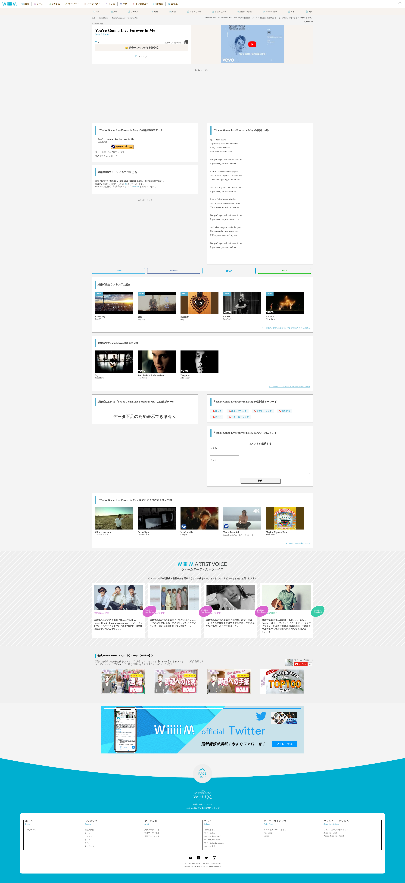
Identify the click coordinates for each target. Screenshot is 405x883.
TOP (93, 18)
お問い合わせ (216, 863)
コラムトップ (209, 830)
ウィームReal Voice (212, 840)
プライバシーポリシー (192, 863)
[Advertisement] (202, 95)
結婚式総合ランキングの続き (114, 284)
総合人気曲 (89, 830)
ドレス (87, 840)
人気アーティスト (152, 830)
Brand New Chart (330, 833)
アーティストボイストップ (275, 830)
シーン (87, 833)
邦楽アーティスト (152, 833)
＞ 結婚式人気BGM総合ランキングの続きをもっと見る (286, 328)
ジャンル (88, 836)
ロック (114, 156)
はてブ (229, 271)
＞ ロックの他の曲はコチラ (297, 543)
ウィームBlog (209, 833)
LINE (284, 271)
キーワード (89, 846)
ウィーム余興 (209, 846)
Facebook (174, 271)
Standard (267, 836)
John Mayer (103, 18)
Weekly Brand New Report (334, 836)
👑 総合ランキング (142, 47)
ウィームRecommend (212, 836)
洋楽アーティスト (152, 836)
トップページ (31, 830)
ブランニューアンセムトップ (336, 830)
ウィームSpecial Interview (214, 843)
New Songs (268, 833)
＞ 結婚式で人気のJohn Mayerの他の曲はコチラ (289, 386)
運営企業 (205, 863)
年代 (86, 843)
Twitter (118, 271)
